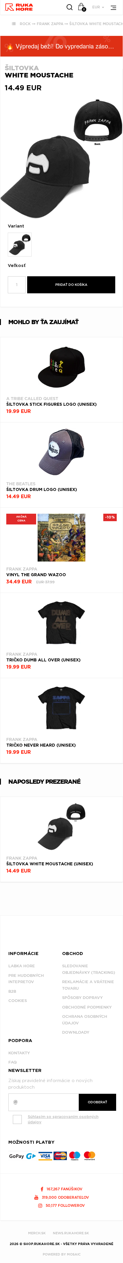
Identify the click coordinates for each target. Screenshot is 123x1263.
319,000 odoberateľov (65, 1197)
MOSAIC (74, 1254)
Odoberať (97, 1102)
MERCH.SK (37, 1233)
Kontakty (19, 1053)
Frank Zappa (50, 24)
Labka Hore (21, 966)
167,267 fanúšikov (63, 1189)
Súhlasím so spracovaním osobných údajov (63, 1119)
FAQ (12, 1062)
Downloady (75, 1032)
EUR (96, 7)
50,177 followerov (64, 1205)
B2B (12, 991)
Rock (25, 24)
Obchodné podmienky (87, 1007)
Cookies (17, 1000)
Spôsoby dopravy (82, 997)
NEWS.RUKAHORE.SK (71, 1233)
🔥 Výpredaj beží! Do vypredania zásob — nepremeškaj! (64, 46)
